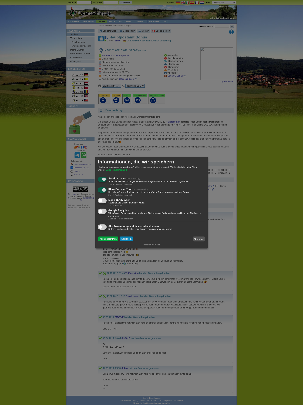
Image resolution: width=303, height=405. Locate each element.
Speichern (126, 239)
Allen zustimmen (108, 239)
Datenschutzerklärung (116, 170)
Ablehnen (199, 239)
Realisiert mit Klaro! (151, 245)
